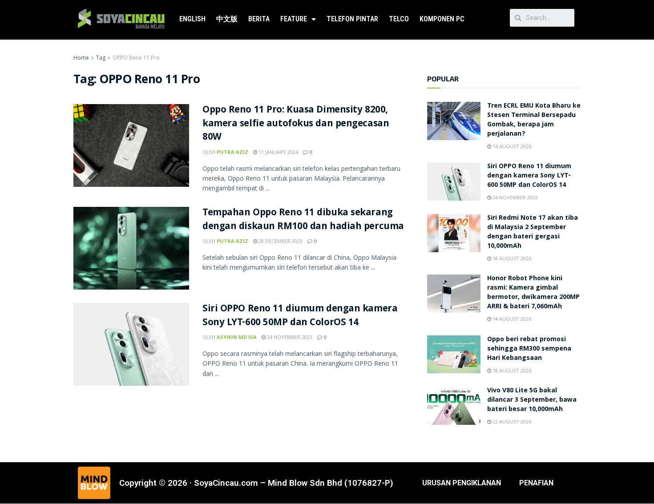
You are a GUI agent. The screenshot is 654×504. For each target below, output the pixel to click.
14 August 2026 (511, 146)
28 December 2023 (280, 241)
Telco (399, 19)
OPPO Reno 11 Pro (136, 57)
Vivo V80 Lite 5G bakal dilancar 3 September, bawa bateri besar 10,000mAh (532, 400)
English (192, 19)
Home (81, 57)
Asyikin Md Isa (237, 337)
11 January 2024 (277, 152)
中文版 (227, 19)
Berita (259, 19)
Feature (293, 19)
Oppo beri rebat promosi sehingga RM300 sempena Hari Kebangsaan (529, 349)
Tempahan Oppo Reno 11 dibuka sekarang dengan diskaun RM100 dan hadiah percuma (303, 220)
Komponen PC (442, 19)
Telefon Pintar (352, 19)
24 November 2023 (289, 337)
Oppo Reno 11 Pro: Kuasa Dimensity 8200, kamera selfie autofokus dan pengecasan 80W (295, 124)
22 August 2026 (511, 421)
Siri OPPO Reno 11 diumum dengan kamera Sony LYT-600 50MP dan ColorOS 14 (299, 316)
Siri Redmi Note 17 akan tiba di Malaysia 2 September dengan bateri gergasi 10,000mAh (532, 232)
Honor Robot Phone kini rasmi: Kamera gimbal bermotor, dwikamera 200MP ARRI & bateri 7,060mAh (533, 293)
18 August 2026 (511, 258)
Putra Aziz (232, 152)
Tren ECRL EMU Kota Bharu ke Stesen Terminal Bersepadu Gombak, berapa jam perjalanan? (534, 120)
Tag (100, 57)
